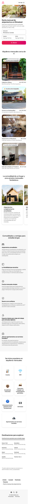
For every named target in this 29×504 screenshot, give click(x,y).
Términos (17, 496)
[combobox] (14, 33)
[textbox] (8, 38)
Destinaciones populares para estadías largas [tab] (13, 438)
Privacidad (11, 496)
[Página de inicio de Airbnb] (3, 2)
